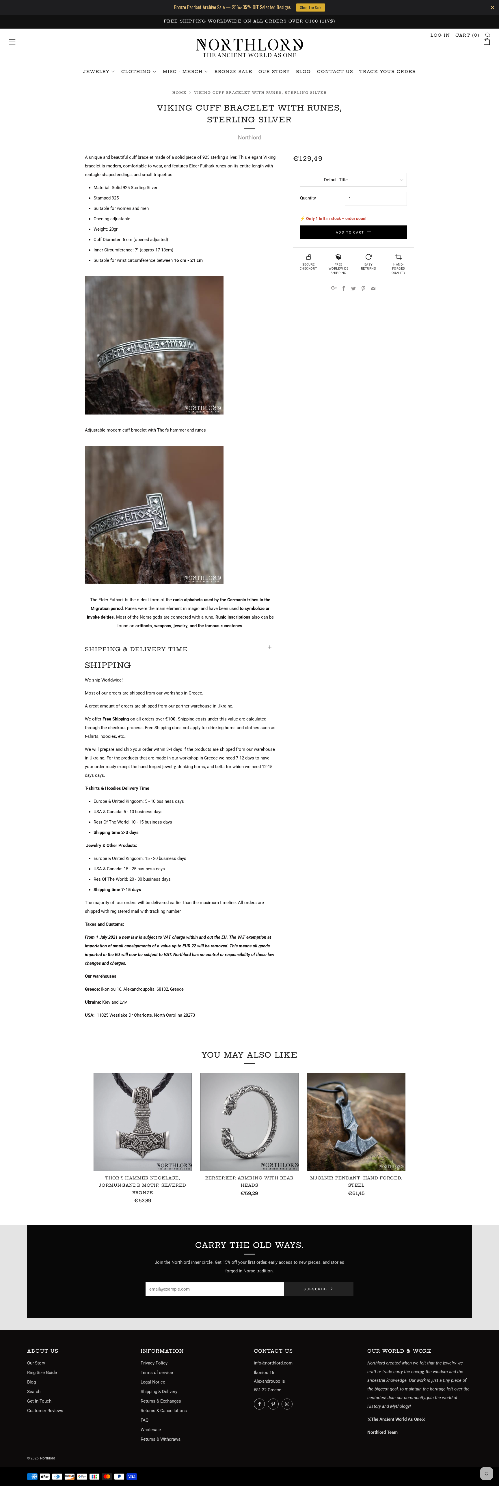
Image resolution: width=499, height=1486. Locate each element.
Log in (440, 35)
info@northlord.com (273, 1363)
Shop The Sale (310, 7)
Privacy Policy (154, 1363)
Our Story (274, 71)
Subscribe (316, 1289)
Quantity (308, 198)
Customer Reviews (45, 1410)
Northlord (249, 137)
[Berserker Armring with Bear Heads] (249, 1122)
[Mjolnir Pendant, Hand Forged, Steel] (356, 1122)
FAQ (144, 1420)
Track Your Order (387, 71)
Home (179, 93)
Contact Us (335, 71)
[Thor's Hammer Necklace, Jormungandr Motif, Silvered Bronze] (143, 1122)
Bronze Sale (233, 71)
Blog (303, 71)
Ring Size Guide (42, 1372)
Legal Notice (153, 1382)
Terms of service (157, 1372)
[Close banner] (492, 7)
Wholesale (151, 1429)
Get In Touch (39, 1401)
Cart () (467, 35)
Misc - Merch (183, 71)
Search (33, 1391)
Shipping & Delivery (159, 1391)
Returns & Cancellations (164, 1410)
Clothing (136, 71)
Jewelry (96, 71)
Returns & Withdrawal (161, 1439)
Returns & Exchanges (161, 1401)
